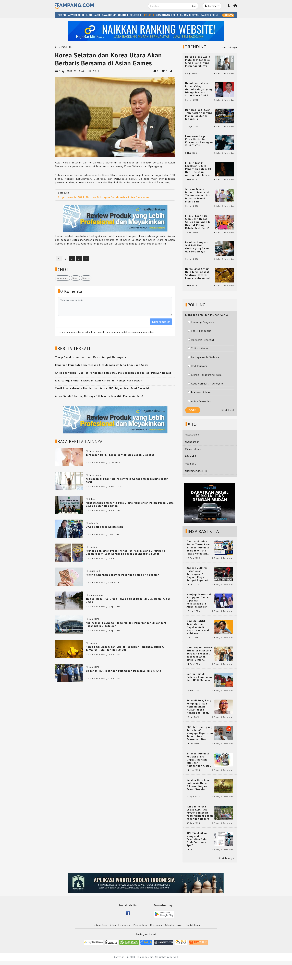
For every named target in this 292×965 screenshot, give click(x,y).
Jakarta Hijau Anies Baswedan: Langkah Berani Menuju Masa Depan (98, 380)
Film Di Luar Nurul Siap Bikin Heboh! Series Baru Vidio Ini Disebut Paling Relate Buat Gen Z (198, 222)
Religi (92, 499)
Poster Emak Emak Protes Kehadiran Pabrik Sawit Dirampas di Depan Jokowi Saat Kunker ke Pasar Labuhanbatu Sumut (126, 552)
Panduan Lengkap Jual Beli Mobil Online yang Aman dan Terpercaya (197, 247)
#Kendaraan (192, 441)
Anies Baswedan (201, 401)
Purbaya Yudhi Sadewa (205, 357)
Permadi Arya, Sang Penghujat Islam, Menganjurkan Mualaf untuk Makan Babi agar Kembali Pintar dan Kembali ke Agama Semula (199, 706)
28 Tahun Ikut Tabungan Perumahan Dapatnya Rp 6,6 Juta (123, 670)
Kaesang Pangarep (202, 322)
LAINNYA (228, 15)
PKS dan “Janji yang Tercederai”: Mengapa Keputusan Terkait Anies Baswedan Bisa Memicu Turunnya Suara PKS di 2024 (200, 733)
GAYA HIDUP (109, 15)
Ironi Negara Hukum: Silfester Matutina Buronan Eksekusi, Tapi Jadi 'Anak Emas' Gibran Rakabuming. (200, 653)
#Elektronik (192, 434)
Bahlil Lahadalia (201, 330)
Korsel (86, 277)
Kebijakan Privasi (174, 925)
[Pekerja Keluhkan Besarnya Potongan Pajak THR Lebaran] (69, 576)
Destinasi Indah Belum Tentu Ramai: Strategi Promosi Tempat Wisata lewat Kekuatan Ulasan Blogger (199, 547)
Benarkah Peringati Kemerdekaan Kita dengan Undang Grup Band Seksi (101, 365)
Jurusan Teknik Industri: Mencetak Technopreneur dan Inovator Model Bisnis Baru (197, 195)
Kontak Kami (193, 925)
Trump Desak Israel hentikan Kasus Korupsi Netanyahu (90, 357)
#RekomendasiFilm (196, 470)
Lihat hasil (227, 410)
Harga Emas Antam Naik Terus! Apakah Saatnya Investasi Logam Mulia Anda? (197, 273)
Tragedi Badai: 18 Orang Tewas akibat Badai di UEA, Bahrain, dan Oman (128, 600)
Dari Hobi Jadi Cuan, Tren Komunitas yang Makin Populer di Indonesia (199, 114)
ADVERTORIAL (76, 15)
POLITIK (149, 15)
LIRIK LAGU (93, 15)
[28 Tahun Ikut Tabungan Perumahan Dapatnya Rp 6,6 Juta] (69, 672)
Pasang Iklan (140, 925)
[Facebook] (128, 912)
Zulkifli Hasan (200, 348)
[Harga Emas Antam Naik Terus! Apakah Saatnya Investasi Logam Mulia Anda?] (224, 274)
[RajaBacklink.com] (93, 942)
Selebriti (93, 523)
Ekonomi (93, 547)
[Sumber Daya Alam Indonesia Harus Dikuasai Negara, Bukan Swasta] (223, 786)
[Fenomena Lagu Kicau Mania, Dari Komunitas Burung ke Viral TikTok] (224, 142)
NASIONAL (94, 619)
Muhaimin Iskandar (202, 339)
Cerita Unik (95, 571)
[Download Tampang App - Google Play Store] (164, 914)
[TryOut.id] (198, 942)
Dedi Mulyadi (199, 366)
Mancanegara (96, 595)
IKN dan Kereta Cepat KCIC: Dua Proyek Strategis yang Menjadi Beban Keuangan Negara (200, 812)
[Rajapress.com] (163, 942)
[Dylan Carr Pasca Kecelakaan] (69, 528)
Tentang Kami (99, 925)
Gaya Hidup (95, 451)
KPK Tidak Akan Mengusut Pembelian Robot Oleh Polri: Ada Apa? (198, 839)
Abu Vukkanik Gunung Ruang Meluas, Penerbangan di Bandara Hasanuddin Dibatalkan (126, 624)
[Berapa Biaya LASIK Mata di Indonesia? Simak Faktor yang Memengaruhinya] (224, 62)
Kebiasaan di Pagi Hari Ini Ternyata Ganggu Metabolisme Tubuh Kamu (127, 480)
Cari (194, 5)
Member (212, 6)
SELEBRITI (136, 15)
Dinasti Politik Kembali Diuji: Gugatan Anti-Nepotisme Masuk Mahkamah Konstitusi (198, 627)
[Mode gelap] (228, 6)
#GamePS (190, 456)
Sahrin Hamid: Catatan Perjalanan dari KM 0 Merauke (199, 677)
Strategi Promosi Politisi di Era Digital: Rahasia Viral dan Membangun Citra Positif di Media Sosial (198, 759)
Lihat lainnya (229, 47)
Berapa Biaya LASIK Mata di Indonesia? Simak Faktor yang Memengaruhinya (197, 61)
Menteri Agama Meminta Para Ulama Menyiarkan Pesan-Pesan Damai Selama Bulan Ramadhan (130, 504)
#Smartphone (193, 449)
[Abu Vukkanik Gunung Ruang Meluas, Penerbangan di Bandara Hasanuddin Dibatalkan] (69, 624)
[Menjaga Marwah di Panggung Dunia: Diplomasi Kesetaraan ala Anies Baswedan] (223, 600)
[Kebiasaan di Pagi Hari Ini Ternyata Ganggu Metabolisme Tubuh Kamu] (69, 480)
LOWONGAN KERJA (167, 15)
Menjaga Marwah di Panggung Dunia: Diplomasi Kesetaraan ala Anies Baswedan (199, 600)
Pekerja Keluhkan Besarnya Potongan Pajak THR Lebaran (122, 574)
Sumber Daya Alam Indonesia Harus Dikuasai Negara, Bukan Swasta (198, 785)
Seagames (63, 277)
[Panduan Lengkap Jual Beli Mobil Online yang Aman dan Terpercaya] (224, 248)
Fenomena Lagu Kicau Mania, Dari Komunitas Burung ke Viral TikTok (199, 141)
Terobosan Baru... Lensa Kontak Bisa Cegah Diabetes (120, 454)
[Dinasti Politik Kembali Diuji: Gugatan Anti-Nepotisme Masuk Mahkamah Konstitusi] (223, 626)
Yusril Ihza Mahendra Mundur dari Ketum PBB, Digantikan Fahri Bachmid (102, 388)
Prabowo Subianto (202, 392)
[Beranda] (235, 6)
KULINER (122, 15)
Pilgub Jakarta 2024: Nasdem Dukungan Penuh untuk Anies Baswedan (103, 197)
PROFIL (62, 15)
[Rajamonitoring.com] (146, 942)
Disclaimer (156, 925)
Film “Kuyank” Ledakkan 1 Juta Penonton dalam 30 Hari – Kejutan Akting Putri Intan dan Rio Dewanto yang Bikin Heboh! (198, 169)
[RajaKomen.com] (129, 942)
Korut (75, 277)
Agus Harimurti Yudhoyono (207, 383)
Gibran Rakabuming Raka (206, 374)
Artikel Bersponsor (120, 925)
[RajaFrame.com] (111, 942)
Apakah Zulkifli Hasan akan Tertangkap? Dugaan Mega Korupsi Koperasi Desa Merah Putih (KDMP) (198, 574)
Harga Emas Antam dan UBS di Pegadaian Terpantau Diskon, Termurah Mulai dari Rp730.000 (125, 648)
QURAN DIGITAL (189, 15)
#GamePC (190, 463)
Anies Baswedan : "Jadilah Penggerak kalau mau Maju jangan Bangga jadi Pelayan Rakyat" (113, 372)
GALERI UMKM (209, 15)
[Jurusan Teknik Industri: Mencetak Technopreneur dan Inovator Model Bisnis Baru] (224, 195)
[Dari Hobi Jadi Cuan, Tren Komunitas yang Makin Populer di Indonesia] (224, 115)
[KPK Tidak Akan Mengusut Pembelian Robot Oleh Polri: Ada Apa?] (223, 839)
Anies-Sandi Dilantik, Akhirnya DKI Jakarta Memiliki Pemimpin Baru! (99, 396)
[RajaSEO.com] (181, 942)
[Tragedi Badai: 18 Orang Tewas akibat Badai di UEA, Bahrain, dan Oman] (69, 600)
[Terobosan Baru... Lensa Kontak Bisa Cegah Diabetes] (69, 456)
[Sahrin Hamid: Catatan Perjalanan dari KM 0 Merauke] (223, 679)
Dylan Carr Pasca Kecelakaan (104, 526)
